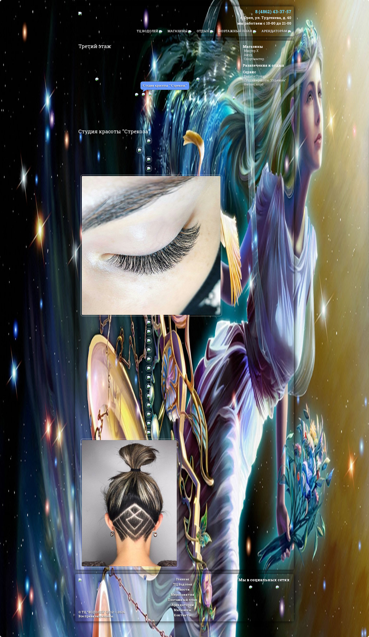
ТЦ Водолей (148, 31)
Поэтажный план (235, 31)
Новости (183, 589)
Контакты (182, 615)
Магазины (177, 31)
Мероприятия (182, 595)
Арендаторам (274, 31)
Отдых (203, 31)
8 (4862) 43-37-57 (273, 11)
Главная (182, 579)
